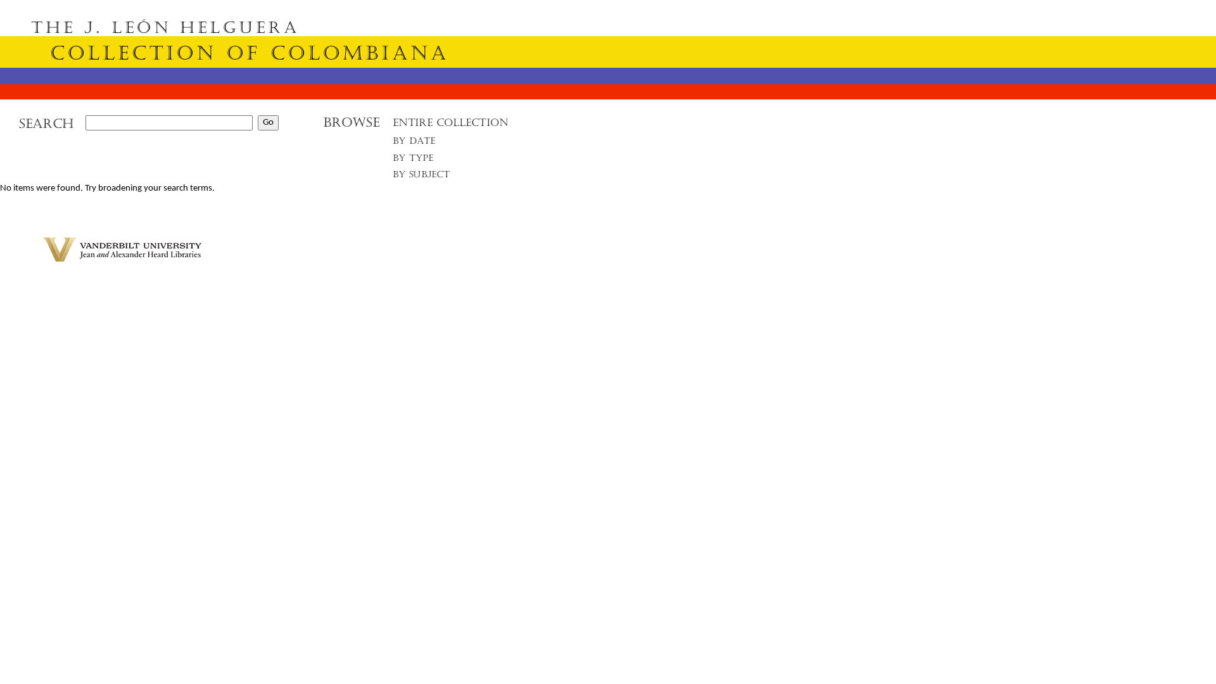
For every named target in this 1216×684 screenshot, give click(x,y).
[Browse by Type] (413, 160)
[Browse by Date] (418, 143)
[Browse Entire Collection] (450, 126)
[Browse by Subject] (422, 177)
